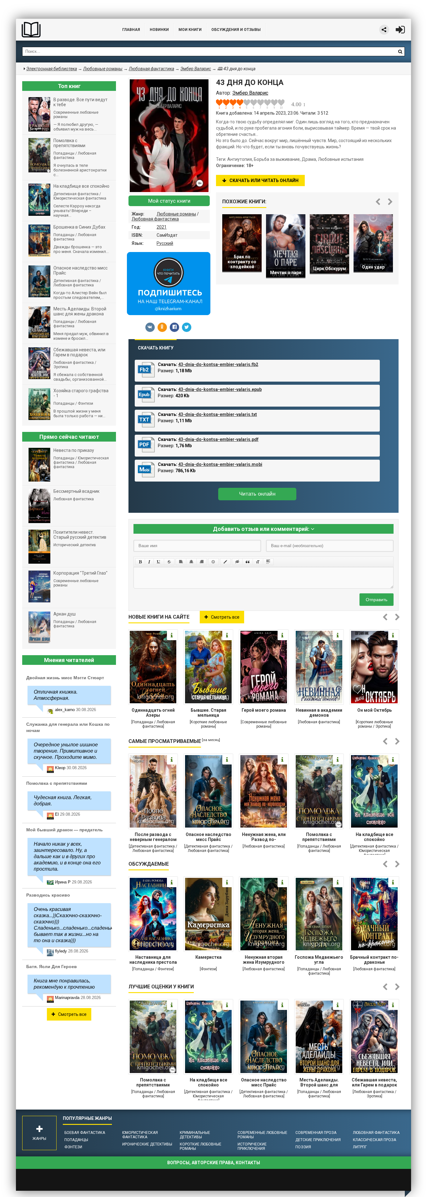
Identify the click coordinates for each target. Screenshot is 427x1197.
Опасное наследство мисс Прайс (208, 837)
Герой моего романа (264, 710)
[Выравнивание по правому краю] (201, 561)
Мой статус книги (169, 201)
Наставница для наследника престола (153, 960)
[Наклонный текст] (149, 561)
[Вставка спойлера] (268, 561)
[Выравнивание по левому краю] (181, 561)
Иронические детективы (147, 1144)
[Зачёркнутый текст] (169, 561)
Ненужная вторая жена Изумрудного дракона (263, 960)
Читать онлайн (257, 494)
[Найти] (400, 51)
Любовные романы (176, 213)
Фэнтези (73, 1147)
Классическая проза (374, 1140)
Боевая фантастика (84, 1132)
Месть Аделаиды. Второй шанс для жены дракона (319, 1083)
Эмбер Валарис (195, 68)
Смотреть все (225, 617)
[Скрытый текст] (237, 561)
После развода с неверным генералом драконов (153, 837)
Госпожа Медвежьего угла (319, 960)
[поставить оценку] (223, 104)
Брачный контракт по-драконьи (374, 960)
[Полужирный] (140, 561)
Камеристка (208, 957)
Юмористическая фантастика (140, 1134)
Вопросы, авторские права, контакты (213, 1162)
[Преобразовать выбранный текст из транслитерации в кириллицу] (258, 561)
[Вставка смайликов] (213, 561)
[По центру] (191, 561)
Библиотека (63, 30)
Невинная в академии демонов (319, 713)
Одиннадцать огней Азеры (153, 713)
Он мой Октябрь (374, 710)
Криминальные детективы (195, 1134)
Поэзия (303, 1147)
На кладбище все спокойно (374, 837)
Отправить (376, 599)
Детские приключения (318, 1140)
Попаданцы (76, 1140)
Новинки (159, 29)
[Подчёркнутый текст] (158, 561)
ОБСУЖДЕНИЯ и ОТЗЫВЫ (236, 29)
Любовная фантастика (155, 218)
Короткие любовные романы (200, 1146)
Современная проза (315, 1132)
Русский (165, 243)
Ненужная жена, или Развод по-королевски (264, 837)
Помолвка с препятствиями (319, 837)
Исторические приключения (252, 1146)
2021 (162, 227)
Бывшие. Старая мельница (208, 713)
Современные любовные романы (262, 1134)
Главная (131, 29)
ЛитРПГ (360, 1147)
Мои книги (190, 29)
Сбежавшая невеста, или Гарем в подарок (374, 1082)
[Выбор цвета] (225, 561)
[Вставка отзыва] (247, 561)
